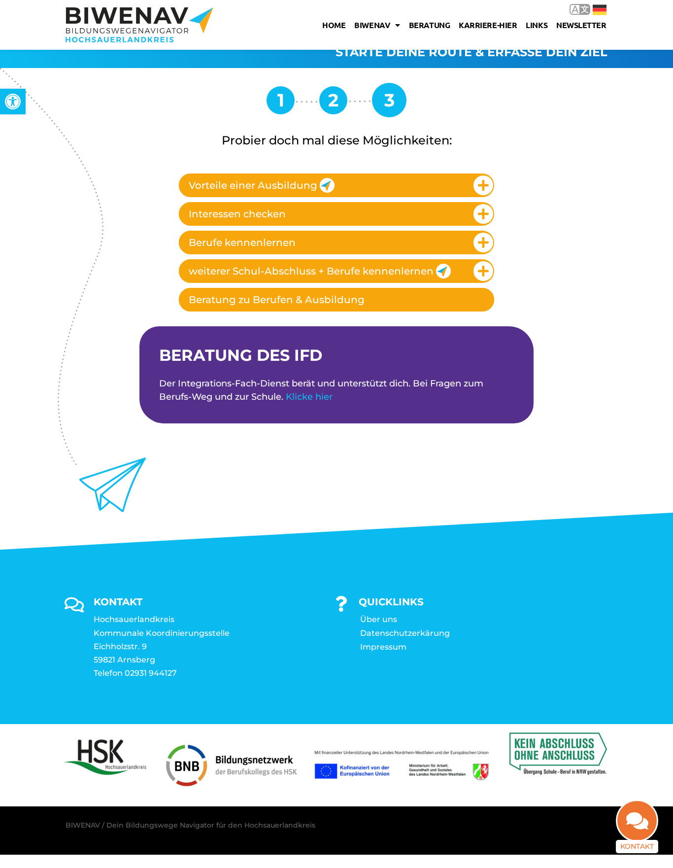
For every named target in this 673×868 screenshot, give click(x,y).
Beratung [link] (429, 25)
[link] (13, 101)
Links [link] (536, 25)
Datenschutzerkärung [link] (405, 633)
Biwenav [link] (372, 25)
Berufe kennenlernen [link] (242, 242)
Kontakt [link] (637, 846)
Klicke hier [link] (309, 396)
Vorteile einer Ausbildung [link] (253, 185)
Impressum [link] (383, 647)
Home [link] (333, 25)
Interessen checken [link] (237, 214)
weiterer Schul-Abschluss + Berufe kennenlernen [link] (311, 271)
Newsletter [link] (581, 25)
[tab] (336, 185)
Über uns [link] (378, 619)
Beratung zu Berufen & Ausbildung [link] (277, 300)
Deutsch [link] (592, 9)
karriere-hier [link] (488, 25)
